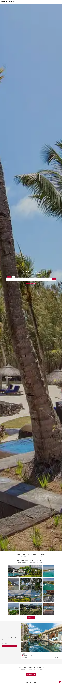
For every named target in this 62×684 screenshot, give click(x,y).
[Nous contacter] (60, 682)
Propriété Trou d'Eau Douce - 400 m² (55, 550)
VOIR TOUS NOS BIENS (31, 617)
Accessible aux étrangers (31, 283)
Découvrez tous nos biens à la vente (9, 645)
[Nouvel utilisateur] (56, 2)
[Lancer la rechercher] (54, 279)
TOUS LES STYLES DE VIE (31, 674)
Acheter (8, 276)
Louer (13, 276)
